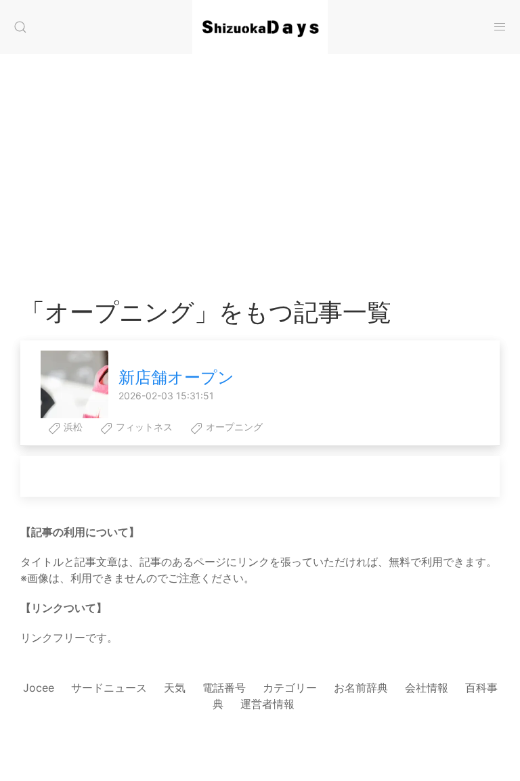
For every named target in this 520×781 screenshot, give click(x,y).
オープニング (233, 426)
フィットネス (143, 426)
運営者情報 (267, 704)
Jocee (38, 687)
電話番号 (224, 687)
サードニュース (109, 687)
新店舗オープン (176, 377)
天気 (175, 687)
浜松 (72, 426)
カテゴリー (290, 687)
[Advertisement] (260, 162)
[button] (20, 27)
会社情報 (426, 687)
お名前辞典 (361, 687)
